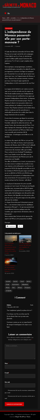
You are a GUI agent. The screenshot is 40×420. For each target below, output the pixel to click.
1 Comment (17, 46)
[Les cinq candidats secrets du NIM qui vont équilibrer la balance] (25, 238)
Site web (7, 382)
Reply (31, 305)
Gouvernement (15, 284)
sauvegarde (8, 290)
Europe (7, 284)
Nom (7, 363)
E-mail (7, 373)
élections (29, 281)
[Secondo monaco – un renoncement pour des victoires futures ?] (11, 261)
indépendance (25, 284)
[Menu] (9, 13)
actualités (8, 281)
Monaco (7, 287)
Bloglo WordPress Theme (22, 416)
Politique (20, 287)
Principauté (27, 287)
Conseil (22, 281)
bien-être (15, 281)
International (9, 28)
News (13, 287)
